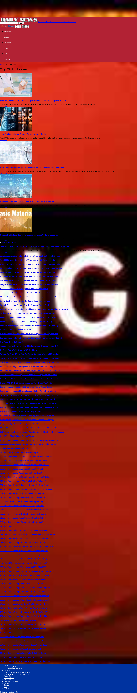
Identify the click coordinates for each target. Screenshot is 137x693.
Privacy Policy (12, 667)
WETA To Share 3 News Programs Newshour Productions (24, 289)
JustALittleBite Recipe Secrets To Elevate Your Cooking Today (25, 301)
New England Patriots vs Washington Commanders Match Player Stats (29, 358)
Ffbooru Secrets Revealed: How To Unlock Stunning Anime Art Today (29, 297)
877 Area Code (6, 632)
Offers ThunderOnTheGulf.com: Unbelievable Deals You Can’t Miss (28, 399)
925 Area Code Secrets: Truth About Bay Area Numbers (23, 579)
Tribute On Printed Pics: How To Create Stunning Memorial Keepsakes (29, 354)
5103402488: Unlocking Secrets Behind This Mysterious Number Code (29, 395)
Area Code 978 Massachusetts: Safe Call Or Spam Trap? (23, 563)
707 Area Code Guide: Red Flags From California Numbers (24, 530)
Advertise (7, 670)
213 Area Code (6, 526)
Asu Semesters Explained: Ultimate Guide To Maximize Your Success (28, 280)
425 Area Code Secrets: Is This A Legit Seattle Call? (21, 649)
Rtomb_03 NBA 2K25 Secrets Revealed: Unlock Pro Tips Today (26, 383)
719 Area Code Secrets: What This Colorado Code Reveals (24, 538)
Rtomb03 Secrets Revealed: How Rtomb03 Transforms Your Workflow (29, 276)
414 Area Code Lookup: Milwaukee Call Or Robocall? (22, 497)
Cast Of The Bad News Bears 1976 (14, 448)
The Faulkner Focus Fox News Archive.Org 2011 (20, 452)
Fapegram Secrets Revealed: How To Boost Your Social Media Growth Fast (31, 338)
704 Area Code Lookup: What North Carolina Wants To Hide (25, 571)
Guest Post (7, 683)
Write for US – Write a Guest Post (18, 674)
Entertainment (8, 42)
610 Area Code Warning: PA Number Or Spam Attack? (23, 624)
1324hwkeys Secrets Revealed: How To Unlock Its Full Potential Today (29, 407)
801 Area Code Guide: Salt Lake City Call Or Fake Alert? (24, 510)
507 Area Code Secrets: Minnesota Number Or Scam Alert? (24, 485)
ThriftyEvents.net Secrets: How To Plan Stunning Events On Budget (28, 313)
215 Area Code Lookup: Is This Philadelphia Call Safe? (23, 481)
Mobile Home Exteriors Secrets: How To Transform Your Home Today (29, 428)
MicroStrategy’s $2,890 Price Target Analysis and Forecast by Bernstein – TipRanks (34, 246)
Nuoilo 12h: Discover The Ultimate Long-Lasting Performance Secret (28, 403)
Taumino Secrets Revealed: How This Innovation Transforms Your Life (29, 346)
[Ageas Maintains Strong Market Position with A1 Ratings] (16, 130)
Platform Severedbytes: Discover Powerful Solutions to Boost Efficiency (29, 325)
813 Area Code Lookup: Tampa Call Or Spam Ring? (22, 501)
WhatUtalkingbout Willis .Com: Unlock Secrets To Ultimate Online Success (31, 268)
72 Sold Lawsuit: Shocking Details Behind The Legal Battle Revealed (28, 375)
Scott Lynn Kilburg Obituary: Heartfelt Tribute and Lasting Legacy (28, 366)
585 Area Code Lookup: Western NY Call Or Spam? (21, 522)
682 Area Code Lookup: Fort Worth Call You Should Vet (23, 567)
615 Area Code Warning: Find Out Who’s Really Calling (23, 559)
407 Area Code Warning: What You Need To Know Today (24, 461)
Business (6, 37)
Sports (5, 53)
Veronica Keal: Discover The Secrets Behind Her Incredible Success (27, 272)
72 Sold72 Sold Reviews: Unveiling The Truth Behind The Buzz (26, 456)
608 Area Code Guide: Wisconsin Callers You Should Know (24, 465)
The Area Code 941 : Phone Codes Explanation (19, 620)
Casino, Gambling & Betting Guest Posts (21, 672)
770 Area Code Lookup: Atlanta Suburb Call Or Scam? (23, 653)
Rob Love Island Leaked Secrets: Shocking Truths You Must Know (27, 416)
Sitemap (6, 685)
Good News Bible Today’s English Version (17, 436)
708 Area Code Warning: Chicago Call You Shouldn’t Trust (24, 575)
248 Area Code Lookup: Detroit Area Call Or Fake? (21, 583)
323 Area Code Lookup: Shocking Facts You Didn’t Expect (24, 596)
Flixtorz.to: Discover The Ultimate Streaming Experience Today (26, 321)
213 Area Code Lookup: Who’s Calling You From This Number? (26, 489)
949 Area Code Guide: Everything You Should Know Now (24, 604)
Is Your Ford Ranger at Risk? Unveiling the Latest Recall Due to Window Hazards (34, 309)
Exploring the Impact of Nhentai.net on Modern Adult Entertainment (28, 391)
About (6, 665)
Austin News (8, 676)
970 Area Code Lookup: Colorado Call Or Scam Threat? (23, 592)
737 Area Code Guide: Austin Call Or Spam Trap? (21, 473)
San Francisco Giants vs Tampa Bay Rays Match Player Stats (25, 293)
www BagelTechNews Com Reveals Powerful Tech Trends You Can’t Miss (30, 264)
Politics (6, 48)
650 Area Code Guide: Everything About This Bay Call (23, 641)
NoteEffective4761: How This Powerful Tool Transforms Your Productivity (30, 379)
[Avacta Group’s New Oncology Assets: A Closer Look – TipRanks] (16, 197)
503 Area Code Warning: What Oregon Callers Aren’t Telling (25, 477)
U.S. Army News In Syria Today (13, 342)
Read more (3, 106)
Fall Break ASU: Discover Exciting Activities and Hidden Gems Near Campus (32, 432)
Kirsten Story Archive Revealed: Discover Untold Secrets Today (26, 387)
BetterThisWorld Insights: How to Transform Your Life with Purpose (28, 444)
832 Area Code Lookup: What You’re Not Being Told (22, 637)
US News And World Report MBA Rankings (18, 350)
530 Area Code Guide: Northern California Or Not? (21, 657)
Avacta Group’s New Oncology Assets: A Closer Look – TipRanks (27, 201)
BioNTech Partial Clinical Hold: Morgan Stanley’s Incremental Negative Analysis (33, 100)
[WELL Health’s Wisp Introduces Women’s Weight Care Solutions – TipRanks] (16, 164)
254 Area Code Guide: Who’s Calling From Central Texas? (24, 645)
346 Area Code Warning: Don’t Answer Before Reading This (25, 661)
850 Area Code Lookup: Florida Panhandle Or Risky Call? (24, 600)
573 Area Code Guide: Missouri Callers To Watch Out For (24, 551)
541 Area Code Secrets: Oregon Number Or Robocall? (22, 493)
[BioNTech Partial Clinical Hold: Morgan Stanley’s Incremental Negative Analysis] (16, 96)
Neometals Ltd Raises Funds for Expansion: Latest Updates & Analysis (29, 235)
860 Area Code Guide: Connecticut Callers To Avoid (21, 469)
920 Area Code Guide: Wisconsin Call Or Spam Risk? (22, 506)
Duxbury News (9, 678)
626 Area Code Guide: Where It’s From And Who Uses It (23, 608)
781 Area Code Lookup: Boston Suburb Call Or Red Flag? (24, 616)
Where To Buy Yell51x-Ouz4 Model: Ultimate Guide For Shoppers (27, 420)
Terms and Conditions (15, 669)
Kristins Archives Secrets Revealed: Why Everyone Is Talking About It (29, 334)
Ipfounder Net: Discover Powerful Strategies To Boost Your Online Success (30, 370)
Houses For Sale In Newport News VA (15, 330)
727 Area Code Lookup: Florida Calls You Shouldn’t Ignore (25, 587)
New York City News (11, 681)
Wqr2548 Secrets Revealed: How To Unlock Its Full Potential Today (28, 260)
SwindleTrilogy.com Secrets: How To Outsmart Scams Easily (25, 305)
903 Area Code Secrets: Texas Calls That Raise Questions (23, 555)
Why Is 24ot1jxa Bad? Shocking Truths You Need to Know (24, 424)
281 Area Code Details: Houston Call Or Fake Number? (23, 628)
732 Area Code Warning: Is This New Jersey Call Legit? (23, 514)
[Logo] (7, 28)
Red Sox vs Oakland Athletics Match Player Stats (20, 411)
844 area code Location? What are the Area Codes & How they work (28, 534)
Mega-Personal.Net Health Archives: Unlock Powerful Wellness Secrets (29, 285)
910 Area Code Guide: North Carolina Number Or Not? (23, 518)
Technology (7, 59)
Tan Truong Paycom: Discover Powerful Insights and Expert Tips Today (30, 362)
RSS (5, 687)
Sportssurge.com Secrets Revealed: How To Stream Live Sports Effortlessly (30, 256)
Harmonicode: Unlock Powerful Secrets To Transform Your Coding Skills (30, 440)
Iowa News (7, 679)
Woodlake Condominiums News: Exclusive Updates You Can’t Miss (28, 317)
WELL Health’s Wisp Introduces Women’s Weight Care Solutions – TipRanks (32, 168)
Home (2, 64)
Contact (6, 688)
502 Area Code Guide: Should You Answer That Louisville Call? (26, 547)
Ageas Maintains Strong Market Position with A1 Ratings (23, 134)
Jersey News (7, 31)
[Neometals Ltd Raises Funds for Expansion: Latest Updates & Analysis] (16, 231)
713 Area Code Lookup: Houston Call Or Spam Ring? (22, 542)
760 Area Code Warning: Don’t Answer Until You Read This (25, 612)
